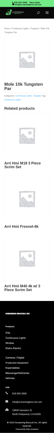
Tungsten (34, 28)
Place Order (35, 2)
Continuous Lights (20, 28)
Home (7, 28)
